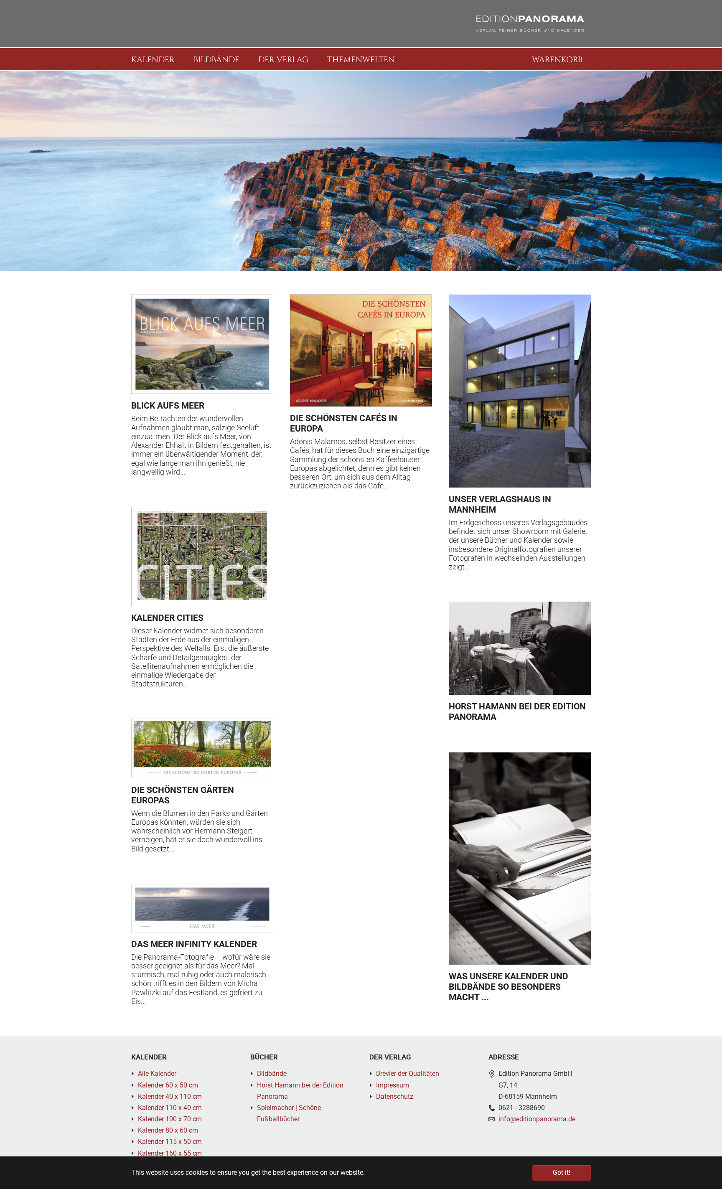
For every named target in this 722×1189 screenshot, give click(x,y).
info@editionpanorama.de (536, 1119)
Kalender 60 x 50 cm (168, 1085)
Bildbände (272, 1073)
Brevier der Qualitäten (407, 1073)
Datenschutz (394, 1096)
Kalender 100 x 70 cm (170, 1119)
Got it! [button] (561, 1172)
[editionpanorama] (530, 23)
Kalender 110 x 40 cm (170, 1108)
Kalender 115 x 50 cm (170, 1142)
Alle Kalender (157, 1073)
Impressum (392, 1085)
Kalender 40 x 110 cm (170, 1096)
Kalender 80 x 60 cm (168, 1130)
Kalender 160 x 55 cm (170, 1153)
